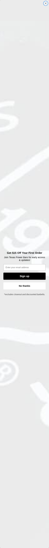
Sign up (24, 276)
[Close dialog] (45, 3)
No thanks (24, 286)
